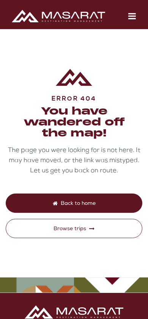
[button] (132, 16)
